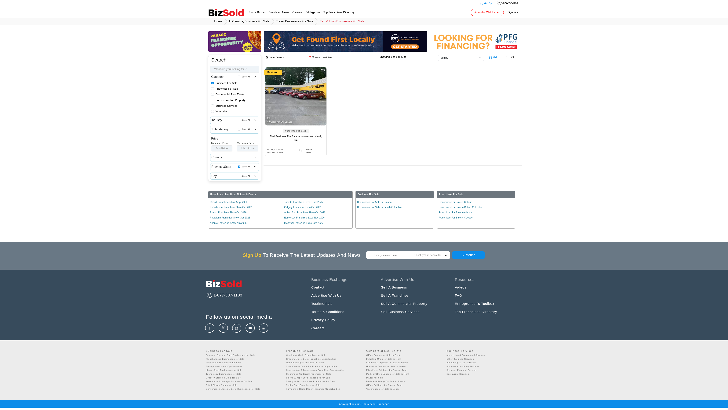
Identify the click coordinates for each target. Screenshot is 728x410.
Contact (317, 287)
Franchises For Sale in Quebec (456, 217)
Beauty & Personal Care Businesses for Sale (230, 355)
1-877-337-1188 (227, 295)
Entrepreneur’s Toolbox (474, 304)
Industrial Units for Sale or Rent (383, 359)
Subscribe (468, 255)
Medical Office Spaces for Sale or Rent (387, 374)
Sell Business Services (400, 312)
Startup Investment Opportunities (224, 366)
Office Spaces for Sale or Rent (383, 355)
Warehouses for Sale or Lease (383, 389)
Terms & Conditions (327, 312)
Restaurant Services (457, 374)
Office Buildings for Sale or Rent (384, 385)
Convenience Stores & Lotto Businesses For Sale (233, 389)
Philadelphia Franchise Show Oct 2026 (231, 207)
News (285, 12)
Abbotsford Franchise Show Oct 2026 (304, 212)
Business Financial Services (462, 370)
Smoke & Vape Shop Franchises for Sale (308, 378)
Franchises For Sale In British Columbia (460, 207)
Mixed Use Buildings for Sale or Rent (386, 370)
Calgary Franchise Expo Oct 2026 (302, 207)
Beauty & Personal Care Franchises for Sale (310, 381)
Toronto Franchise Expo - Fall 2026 (303, 202)
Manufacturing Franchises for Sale (305, 362)
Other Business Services (460, 359)
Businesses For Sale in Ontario (374, 202)
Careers (297, 12)
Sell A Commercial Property (404, 304)
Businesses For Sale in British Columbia (379, 207)
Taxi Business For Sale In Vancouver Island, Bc (296, 138)
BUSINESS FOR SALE (296, 131)
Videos (460, 287)
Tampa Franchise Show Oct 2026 (228, 212)
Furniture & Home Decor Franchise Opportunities (313, 389)
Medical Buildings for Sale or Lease (385, 381)
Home (218, 21)
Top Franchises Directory (339, 12)
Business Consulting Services (462, 366)
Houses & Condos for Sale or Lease (386, 366)
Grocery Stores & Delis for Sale (223, 378)
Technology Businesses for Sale (223, 374)
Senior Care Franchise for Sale (303, 385)
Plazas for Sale (374, 378)
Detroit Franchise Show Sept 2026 (228, 202)
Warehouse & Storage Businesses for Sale (229, 381)
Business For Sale (226, 82)
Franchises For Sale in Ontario (455, 202)
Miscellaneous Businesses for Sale (225, 359)
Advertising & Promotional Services (465, 355)
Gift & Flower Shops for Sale (221, 385)
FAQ (458, 295)
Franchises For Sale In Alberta (455, 212)
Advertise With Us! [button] (485, 12)
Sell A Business (394, 287)
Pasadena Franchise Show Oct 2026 (230, 217)
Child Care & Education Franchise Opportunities (312, 366)
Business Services (226, 105)
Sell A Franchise (394, 295)
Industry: (275, 149)
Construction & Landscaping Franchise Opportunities (315, 370)
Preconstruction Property (230, 100)
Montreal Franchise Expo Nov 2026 (303, 223)
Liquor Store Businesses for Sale (224, 370)
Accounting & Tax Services (461, 362)
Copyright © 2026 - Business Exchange (364, 404)
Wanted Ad (222, 111)
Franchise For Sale (227, 88)
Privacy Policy (323, 320)
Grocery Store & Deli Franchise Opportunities (311, 359)
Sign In (512, 12)
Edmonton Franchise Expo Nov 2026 (304, 217)
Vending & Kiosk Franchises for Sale (306, 355)
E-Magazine (312, 12)
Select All (246, 77)
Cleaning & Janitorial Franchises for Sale (308, 374)
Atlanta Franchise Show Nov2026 (228, 223)
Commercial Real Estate (230, 94)
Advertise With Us (326, 295)
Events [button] (273, 12)
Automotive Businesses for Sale (223, 362)
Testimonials (321, 304)
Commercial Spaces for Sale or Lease (387, 362)
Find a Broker (257, 12)
